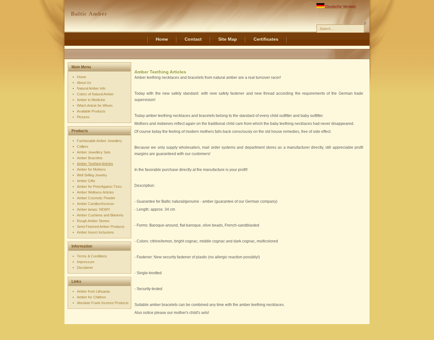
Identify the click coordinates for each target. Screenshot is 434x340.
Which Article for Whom (94, 105)
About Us (84, 83)
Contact (193, 39)
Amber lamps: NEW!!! (93, 209)
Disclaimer (85, 267)
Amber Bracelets (90, 158)
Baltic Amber (89, 13)
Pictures (83, 117)
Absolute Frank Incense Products (103, 303)
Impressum (85, 262)
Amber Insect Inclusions (95, 232)
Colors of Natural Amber (95, 94)
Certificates (266, 39)
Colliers (82, 146)
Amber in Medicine (91, 100)
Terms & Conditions (92, 256)
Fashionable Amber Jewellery (99, 141)
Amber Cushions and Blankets (100, 215)
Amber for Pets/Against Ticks (99, 186)
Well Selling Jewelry (92, 175)
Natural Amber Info (91, 88)
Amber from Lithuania (93, 291)
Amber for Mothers (91, 169)
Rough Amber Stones (93, 221)
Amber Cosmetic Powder (96, 198)
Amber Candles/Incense (95, 204)
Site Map (227, 39)
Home (162, 39)
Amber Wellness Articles (95, 192)
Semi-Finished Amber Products (101, 226)
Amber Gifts (86, 181)
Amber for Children (91, 297)
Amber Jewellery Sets (94, 152)
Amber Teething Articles (95, 164)
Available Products (91, 111)
